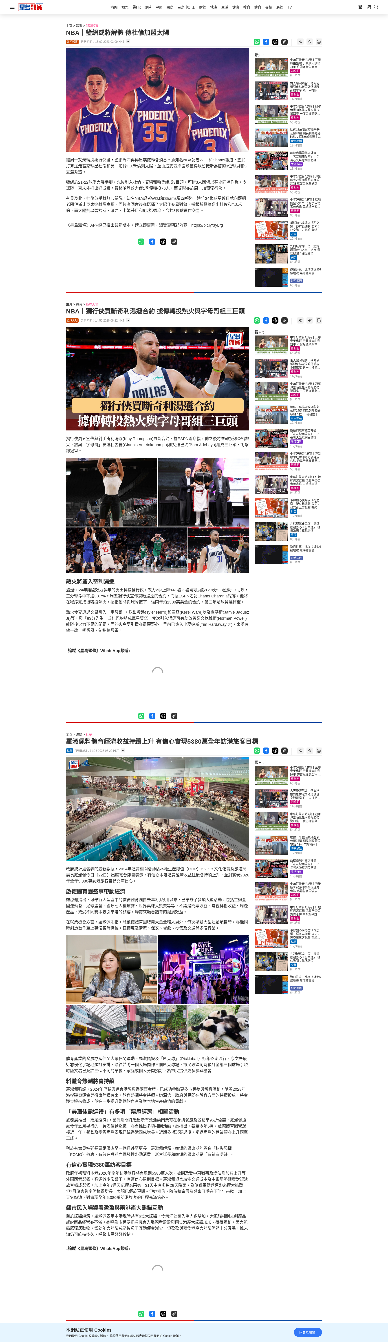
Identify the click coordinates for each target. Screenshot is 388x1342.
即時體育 (92, 25)
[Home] (31, 7)
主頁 (69, 25)
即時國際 (296, 280)
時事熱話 (296, 141)
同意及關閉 (307, 1332)
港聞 (79, 734)
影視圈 (295, 71)
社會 (293, 234)
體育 (79, 25)
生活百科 (296, 164)
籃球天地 (92, 304)
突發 (293, 257)
